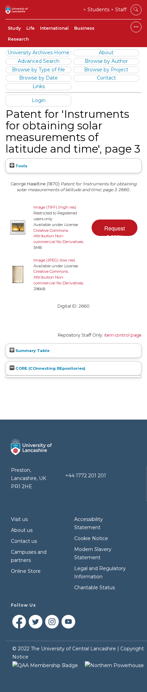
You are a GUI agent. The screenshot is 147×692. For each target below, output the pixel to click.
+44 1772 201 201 (85, 475)
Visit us (19, 519)
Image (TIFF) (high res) (55, 207)
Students (98, 9)
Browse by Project (106, 70)
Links (38, 86)
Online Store (26, 571)
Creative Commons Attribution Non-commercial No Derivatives (58, 236)
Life (30, 28)
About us (21, 530)
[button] (114, 228)
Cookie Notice (91, 538)
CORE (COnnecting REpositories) (49, 368)
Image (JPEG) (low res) (54, 260)
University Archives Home (38, 53)
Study (14, 28)
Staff (120, 9)
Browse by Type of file (38, 70)
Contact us (24, 541)
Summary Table (32, 350)
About (106, 53)
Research (18, 39)
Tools (20, 166)
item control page (123, 335)
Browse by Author (106, 61)
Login (38, 100)
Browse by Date (38, 78)
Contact (106, 78)
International (54, 28)
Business (84, 28)
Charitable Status (94, 587)
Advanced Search (38, 61)
